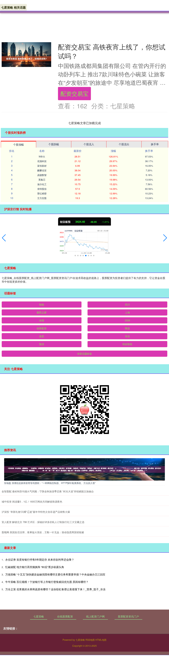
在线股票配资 (65, 616)
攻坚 (41, 336)
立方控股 (42, 198)
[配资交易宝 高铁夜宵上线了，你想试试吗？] (26, 58)
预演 (41, 344)
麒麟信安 (42, 170)
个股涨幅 (18, 144)
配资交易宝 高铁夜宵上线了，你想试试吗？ (111, 51)
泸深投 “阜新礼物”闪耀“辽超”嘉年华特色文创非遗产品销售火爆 (36, 511)
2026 (127, 320)
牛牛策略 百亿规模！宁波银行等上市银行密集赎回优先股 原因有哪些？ (46, 582)
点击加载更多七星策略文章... (85, 123)
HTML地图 (100, 639)
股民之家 (42, 312)
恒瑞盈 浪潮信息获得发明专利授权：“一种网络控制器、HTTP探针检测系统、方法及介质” (50, 483)
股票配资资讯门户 (128, 616)
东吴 (127, 336)
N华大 (42, 156)
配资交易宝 (74, 93)
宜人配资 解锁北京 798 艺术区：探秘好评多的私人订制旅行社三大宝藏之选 (43, 522)
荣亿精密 (42, 193)
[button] (4, 238)
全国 (41, 320)
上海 (127, 312)
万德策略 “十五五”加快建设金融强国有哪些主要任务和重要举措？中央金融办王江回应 (55, 574)
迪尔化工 (42, 184)
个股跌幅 (53, 144)
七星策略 (38, 616)
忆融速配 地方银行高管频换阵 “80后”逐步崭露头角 (34, 567)
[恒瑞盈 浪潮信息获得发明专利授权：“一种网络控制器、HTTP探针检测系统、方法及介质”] (84, 469)
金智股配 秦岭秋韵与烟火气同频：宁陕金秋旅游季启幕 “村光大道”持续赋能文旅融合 (48, 491)
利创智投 (127, 344)
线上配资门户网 (95, 616)
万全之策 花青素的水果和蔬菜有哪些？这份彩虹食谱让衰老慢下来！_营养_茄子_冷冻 (55, 589)
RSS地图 (90, 639)
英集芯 (41, 179)
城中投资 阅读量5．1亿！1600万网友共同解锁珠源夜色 (32, 501)
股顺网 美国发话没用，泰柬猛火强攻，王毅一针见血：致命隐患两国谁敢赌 (43, 532)
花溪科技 (42, 161)
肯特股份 (42, 188)
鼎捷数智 (42, 175)
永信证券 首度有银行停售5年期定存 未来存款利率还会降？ (39, 559)
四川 (127, 304)
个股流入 (89, 144)
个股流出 (124, 144)
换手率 (155, 144)
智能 (41, 304)
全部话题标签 (84, 353)
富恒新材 (42, 165)
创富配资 (42, 328)
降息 (127, 328)
